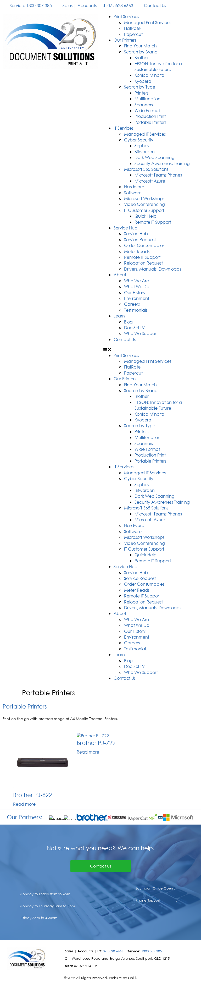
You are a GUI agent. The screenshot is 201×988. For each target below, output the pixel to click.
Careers (132, 304)
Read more (24, 804)
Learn (119, 316)
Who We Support (141, 333)
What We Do (136, 286)
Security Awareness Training (162, 163)
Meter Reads (136, 251)
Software (133, 192)
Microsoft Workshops (144, 198)
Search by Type (139, 87)
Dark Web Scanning (155, 157)
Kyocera (143, 81)
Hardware (134, 186)
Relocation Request (143, 263)
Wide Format (147, 110)
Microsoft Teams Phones (158, 175)
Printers (141, 93)
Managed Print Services (147, 22)
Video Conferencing (144, 204)
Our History (135, 292)
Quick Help (146, 216)
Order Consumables (144, 245)
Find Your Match (140, 45)
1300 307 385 (151, 951)
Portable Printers (150, 122)
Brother (142, 57)
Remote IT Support (153, 222)
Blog (128, 322)
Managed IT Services (145, 134)
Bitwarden (145, 151)
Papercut (133, 34)
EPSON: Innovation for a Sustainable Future (158, 66)
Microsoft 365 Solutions (146, 169)
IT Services (123, 128)
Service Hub (125, 227)
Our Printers (125, 40)
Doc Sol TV (134, 327)
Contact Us (125, 339)
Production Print (150, 116)
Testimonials (135, 310)
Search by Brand (141, 51)
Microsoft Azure (150, 181)
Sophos (142, 145)
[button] (150, 349)
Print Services (126, 16)
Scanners (144, 104)
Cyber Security (138, 139)
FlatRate (132, 28)
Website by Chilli (122, 978)
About (120, 274)
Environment (136, 298)
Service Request (140, 239)
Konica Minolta (149, 75)
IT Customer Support (144, 210)
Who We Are (136, 280)
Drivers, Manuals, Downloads (152, 269)
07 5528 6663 (113, 951)
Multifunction (147, 98)
